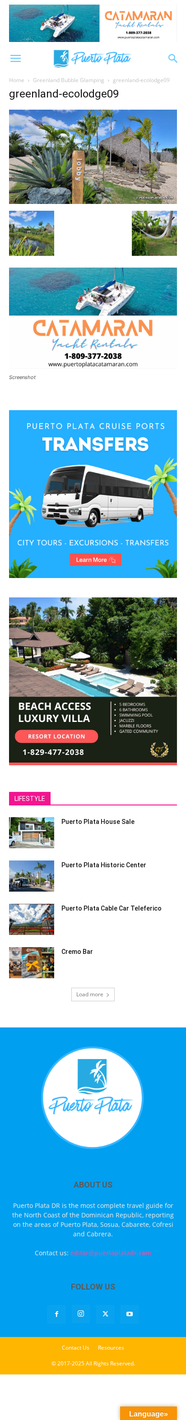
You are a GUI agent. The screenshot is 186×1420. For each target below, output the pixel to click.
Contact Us (75, 1347)
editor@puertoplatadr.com (110, 1253)
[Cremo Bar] (31, 962)
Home (16, 80)
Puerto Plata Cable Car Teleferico (111, 908)
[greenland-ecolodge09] (93, 201)
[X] (105, 1314)
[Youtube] (130, 1314)
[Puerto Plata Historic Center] (31, 876)
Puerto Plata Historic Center (103, 865)
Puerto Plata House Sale (98, 821)
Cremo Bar (77, 951)
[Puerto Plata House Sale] (31, 832)
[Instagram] (81, 1314)
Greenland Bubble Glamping (68, 80)
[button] (15, 58)
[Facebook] (56, 1314)
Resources (111, 1347)
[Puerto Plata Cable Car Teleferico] (31, 919)
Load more (89, 994)
